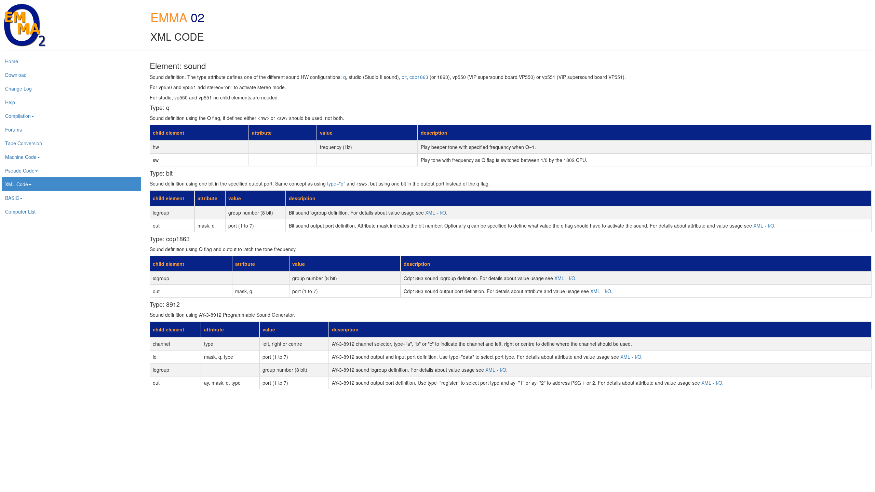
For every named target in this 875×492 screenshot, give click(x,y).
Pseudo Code (20, 170)
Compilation (18, 115)
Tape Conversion (23, 143)
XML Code (16, 184)
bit (404, 76)
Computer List (20, 211)
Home (11, 61)
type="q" (336, 183)
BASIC (12, 197)
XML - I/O (435, 212)
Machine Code (21, 156)
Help (10, 102)
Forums (13, 129)
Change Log (18, 88)
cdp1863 (418, 76)
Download (16, 74)
